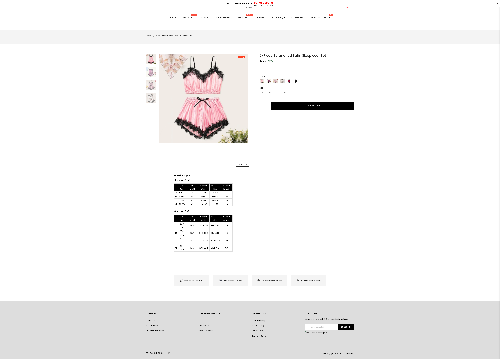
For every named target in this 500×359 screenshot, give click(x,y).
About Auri (150, 320)
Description (242, 165)
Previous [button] (162, 98)
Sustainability (152, 325)
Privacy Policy (258, 325)
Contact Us (204, 325)
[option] (203, 98)
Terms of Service (259, 336)
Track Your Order (206, 330)
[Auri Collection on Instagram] (169, 353)
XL (285, 93)
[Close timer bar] (497, 3)
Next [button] (244, 98)
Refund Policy (258, 330)
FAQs (201, 320)
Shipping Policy (258, 320)
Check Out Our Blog (155, 330)
